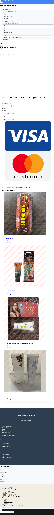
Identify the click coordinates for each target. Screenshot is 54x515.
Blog (5, 28)
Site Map (3, 447)
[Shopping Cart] (1, 43)
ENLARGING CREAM (10, 290)
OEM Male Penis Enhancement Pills (11, 23)
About (3, 499)
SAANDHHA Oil (9, 238)
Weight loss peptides (8, 16)
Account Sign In (5, 441)
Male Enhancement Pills (9, 21)
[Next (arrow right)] (1, 479)
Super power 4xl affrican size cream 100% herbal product (19, 343)
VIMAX (7, 396)
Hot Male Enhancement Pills (10, 11)
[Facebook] (1, 2)
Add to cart (3, 108)
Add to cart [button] (7, 242)
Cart (4, 41)
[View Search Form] (1, 45)
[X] (2, 2)
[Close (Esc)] (3, 481)
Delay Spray (6, 14)
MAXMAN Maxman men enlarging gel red (21, 187)
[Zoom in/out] (0, 481)
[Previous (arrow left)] (0, 479)
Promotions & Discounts (6, 446)
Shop (4, 25)
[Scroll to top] (1, 475)
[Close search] (1, 510)
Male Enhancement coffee (9, 20)
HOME (4, 7)
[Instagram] (3, 2)
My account (5, 39)
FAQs (5, 30)
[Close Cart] (1, 470)
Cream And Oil (7, 13)
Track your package (8, 32)
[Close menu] (0, 485)
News (3, 504)
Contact (6, 34)
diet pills (6, 18)
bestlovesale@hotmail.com (28, 420)
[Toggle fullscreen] (1, 481)
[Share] (2, 481)
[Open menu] (1, 49)
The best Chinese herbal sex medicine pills (13, 37)
